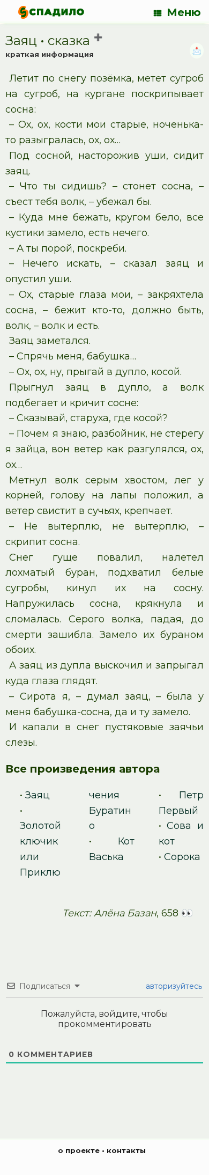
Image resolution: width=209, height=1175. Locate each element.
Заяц (37, 795)
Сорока (182, 857)
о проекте (79, 1150)
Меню (184, 12)
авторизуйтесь (173, 986)
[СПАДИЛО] (51, 12)
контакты (126, 1150)
